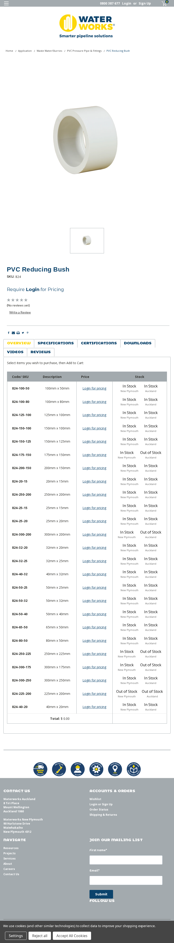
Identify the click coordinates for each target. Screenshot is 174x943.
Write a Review (20, 312)
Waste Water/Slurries (49, 50)
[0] (162, 3)
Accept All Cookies (71, 935)
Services (9, 858)
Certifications (99, 343)
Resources (11, 848)
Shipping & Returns (103, 815)
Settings (16, 935)
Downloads (138, 343)
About (7, 864)
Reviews (41, 352)
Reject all (39, 935)
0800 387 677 (110, 3)
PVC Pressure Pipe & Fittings (84, 50)
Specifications (56, 343)
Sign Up (145, 3)
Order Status (98, 809)
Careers (9, 869)
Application (25, 50)
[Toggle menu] (6, 6)
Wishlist (95, 799)
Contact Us (11, 874)
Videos (15, 352)
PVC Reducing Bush (118, 50)
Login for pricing (94, 388)
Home (9, 50)
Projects (9, 853)
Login (126, 3)
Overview (19, 343)
